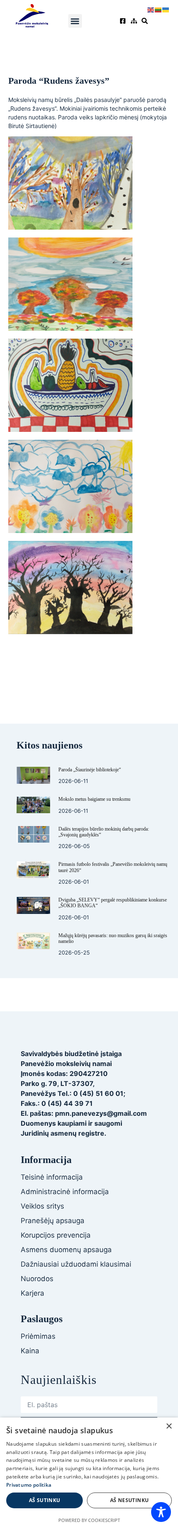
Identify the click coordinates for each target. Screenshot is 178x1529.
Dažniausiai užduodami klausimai (76, 1264)
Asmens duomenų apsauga (66, 1249)
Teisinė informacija (52, 1177)
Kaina (30, 1351)
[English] (151, 9)
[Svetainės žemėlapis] (135, 21)
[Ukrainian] (166, 9)
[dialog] (89, 1473)
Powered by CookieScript (89, 1520)
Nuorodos (37, 1279)
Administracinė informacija (65, 1191)
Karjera (32, 1293)
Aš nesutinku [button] (129, 1500)
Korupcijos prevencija (56, 1235)
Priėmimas (38, 1336)
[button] (75, 21)
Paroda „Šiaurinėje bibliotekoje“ (89, 770)
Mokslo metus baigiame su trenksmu (94, 799)
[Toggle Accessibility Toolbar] (161, 1512)
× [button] (169, 1426)
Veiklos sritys (42, 1206)
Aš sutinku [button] (44, 1500)
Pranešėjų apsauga (52, 1220)
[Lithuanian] (158, 9)
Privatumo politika (28, 1484)
